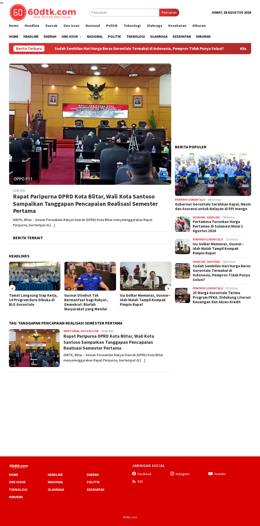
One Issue (17, 482)
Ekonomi (199, 217)
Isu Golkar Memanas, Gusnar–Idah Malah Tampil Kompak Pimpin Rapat (145, 300)
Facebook (144, 474)
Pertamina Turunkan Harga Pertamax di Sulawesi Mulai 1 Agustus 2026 (218, 226)
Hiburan (16, 497)
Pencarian (169, 12)
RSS (140, 481)
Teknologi (18, 490)
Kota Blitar (90, 331)
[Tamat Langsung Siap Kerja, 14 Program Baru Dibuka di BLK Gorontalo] (34, 276)
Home (13, 475)
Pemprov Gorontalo (190, 199)
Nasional (213, 262)
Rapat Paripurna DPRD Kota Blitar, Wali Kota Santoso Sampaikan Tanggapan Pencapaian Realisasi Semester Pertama (85, 204)
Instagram (183, 474)
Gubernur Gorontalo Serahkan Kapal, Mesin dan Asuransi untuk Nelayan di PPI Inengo (213, 206)
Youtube (219, 474)
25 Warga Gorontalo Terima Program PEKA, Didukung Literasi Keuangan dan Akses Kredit (222, 297)
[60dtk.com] (42, 12)
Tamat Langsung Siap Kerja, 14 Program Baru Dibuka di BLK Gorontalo (33, 300)
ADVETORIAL (71, 331)
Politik (93, 482)
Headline (213, 217)
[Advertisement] (213, 95)
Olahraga (56, 490)
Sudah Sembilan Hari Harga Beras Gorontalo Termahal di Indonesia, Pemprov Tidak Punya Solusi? (120, 48)
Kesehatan (95, 490)
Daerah (93, 475)
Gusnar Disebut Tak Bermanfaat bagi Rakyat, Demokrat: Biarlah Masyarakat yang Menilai (86, 302)
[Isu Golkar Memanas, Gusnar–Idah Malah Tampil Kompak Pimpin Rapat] (145, 276)
